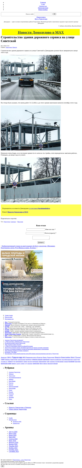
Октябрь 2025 (13, 450)
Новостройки (43, 9)
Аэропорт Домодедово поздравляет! (14, 340)
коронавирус (19, 361)
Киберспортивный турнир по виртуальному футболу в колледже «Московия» (28, 246)
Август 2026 (13, 432)
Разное (10, 390)
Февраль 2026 (13, 442)
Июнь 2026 (12, 435)
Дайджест (11, 374)
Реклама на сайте (17, 421)
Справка (11, 395)
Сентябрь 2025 (14, 451)
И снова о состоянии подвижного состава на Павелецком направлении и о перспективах (27, 349)
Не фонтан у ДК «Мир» (11, 352)
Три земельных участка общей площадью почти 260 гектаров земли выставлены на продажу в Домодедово (32, 353)
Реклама (11, 392)
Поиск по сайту (30, 14)
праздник (77, 361)
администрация (37, 359)
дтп (14, 361)
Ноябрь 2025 (13, 448)
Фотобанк (11, 397)
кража (25, 361)
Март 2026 (12, 441)
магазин (30, 361)
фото (41, 363)
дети (78, 359)
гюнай (75, 359)
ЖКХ (24, 357)
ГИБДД (9, 357)
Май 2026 (12, 437)
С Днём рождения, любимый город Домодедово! (17, 341)
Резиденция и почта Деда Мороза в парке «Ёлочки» (18, 248)
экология (50, 363)
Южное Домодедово (11, 359)
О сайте (43, 4)
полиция (71, 361)
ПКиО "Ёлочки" (76, 357)
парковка (52, 361)
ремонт (14, 363)
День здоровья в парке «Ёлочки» (13, 344)
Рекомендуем (16, 423)
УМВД (3, 359)
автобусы (28, 359)
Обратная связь (43, 6)
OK (3, 466)
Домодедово (9, 47)
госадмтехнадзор (67, 359)
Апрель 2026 (13, 439)
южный (55, 363)
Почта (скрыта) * (50, 233)
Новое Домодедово (48, 357)
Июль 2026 (12, 433)
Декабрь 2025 (13, 446)
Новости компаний (13, 386)
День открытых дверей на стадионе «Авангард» (17, 350)
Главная (43, 2)
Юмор (10, 399)
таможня (29, 363)
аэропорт (46, 359)
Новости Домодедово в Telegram (20, 407)
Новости (14, 47)
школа (45, 363)
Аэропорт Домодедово (14, 372)
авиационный (22, 359)
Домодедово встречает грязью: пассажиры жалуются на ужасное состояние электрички (26, 347)
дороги (10, 361)
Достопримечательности (15, 377)
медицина (35, 361)
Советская (13, 221)
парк (48, 361)
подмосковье (59, 361)
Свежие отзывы (9, 315)
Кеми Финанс (12, 381)
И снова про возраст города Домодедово (15, 343)
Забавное (11, 379)
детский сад (4, 361)
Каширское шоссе (31, 357)
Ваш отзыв (20, 221)
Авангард (3, 357)
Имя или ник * (50, 229)
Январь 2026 (13, 444)
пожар (66, 361)
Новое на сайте (8, 317)
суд (26, 363)
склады (18, 363)
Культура (39, 357)
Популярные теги (9, 319)
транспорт (36, 363)
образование (42, 361)
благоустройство (55, 359)
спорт (23, 363)
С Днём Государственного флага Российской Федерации (19, 346)
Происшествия (43, 8)
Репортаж (11, 393)
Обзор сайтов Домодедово (18, 409)
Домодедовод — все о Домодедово (22, 460)
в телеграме (39, 208)
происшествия (6, 363)
